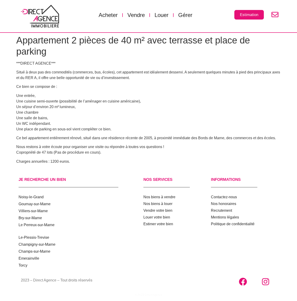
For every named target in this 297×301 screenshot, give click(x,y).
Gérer (185, 15)
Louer (161, 15)
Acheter (108, 15)
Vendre (136, 15)
